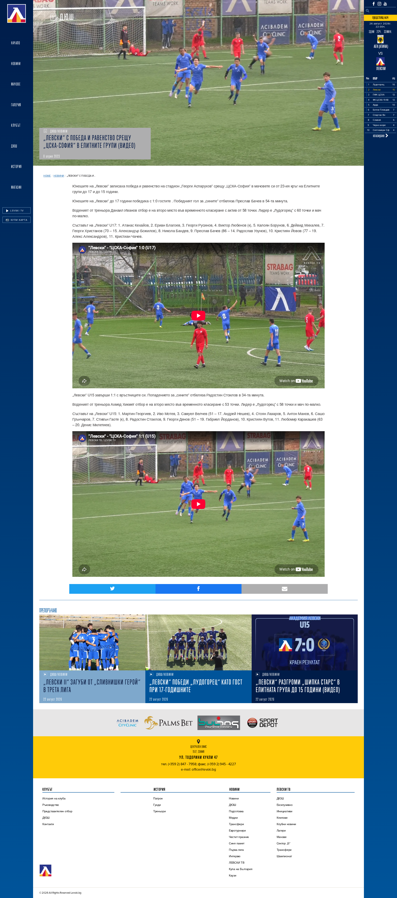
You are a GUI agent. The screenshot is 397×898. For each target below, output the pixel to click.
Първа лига (236, 850)
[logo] (16, 13)
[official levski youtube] (385, 4)
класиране (379, 135)
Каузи (232, 875)
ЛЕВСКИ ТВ (236, 863)
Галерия (16, 105)
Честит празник (239, 837)
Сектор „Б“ (283, 843)
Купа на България (240, 869)
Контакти (48, 824)
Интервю (234, 856)
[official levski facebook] (373, 4)
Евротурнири (237, 830)
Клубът (15, 125)
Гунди (157, 805)
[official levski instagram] (379, 4)
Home (47, 175)
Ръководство (50, 805)
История (16, 166)
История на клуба (54, 798)
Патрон (158, 798)
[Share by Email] (285, 589)
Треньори (159, 811)
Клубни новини (286, 824)
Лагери (281, 830)
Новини (15, 63)
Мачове (15, 84)
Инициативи (284, 811)
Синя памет (236, 843)
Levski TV (17, 210)
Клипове (282, 818)
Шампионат (284, 856)
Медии (233, 818)
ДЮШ (14, 146)
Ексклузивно (285, 805)
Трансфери (236, 824)
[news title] (92, 642)
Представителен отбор (57, 811)
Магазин (16, 187)
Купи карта (19, 220)
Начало (15, 43)
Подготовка (236, 811)
